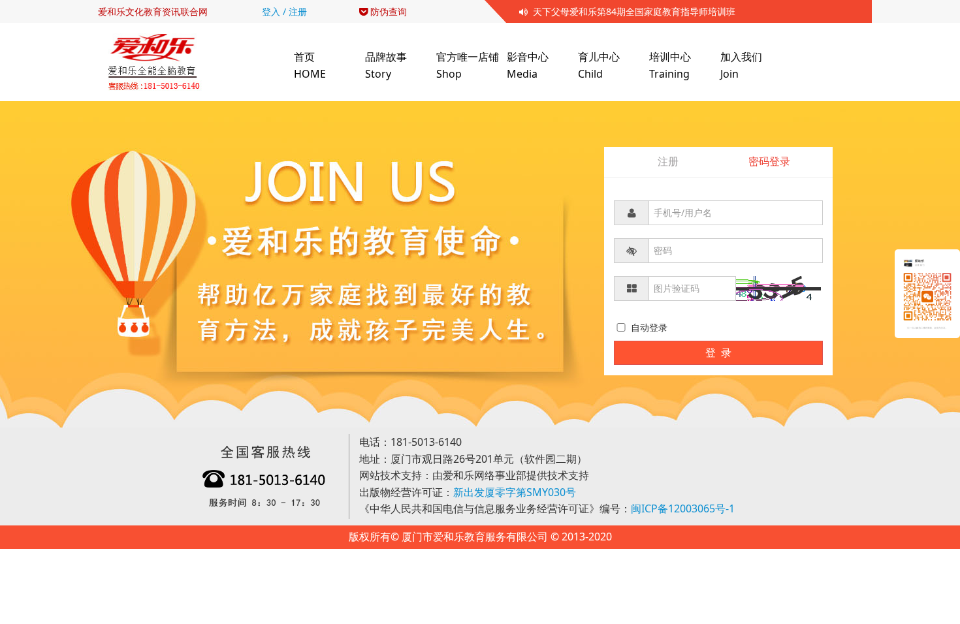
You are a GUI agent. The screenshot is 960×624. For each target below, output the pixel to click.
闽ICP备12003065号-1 (683, 508)
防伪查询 (387, 11)
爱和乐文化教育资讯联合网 (153, 11)
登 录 (718, 352)
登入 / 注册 (284, 11)
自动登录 (647, 327)
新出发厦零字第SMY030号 (514, 492)
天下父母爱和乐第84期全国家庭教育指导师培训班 (631, 11)
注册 (668, 161)
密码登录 (769, 161)
